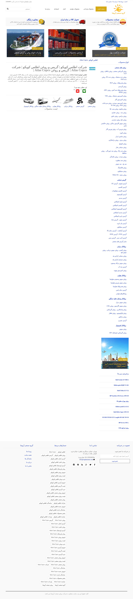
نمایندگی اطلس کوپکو (45, 503)
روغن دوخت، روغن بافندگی (118, 157)
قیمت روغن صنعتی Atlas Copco (56, 561)
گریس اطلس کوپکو (47, 455)
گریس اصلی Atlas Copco (58, 523)
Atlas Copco (52, 452)
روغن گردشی (122, 86)
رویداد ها (121, 1)
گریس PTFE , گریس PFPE (118, 234)
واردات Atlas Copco (46, 581)
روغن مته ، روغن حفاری (119, 112)
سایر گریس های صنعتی (119, 241)
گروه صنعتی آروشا (60, 585)
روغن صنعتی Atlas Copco (58, 564)
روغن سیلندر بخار (121, 147)
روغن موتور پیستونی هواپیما (118, 279)
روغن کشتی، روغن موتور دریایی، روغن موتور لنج (115, 251)
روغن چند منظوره (121, 160)
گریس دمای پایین (121, 290)
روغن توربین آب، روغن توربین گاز (116, 129)
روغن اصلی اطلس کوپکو (58, 462)
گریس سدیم (123, 198)
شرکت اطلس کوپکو (59, 503)
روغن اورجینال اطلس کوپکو (57, 469)
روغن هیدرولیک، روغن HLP (118, 83)
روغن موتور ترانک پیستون (119, 263)
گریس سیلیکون (122, 227)
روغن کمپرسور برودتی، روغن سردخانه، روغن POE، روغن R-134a (114, 104)
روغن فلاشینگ (122, 167)
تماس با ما (109, 1)
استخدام (56, 9)
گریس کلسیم (122, 187)
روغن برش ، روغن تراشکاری (118, 140)
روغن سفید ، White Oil (120, 175)
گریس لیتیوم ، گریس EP (119, 183)
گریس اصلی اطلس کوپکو (58, 459)
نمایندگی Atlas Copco (59, 568)
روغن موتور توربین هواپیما (119, 283)
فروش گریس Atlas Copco (57, 547)
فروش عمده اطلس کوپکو (58, 506)
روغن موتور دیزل (121, 302)
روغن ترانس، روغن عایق (119, 116)
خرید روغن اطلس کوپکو (58, 479)
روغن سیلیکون (122, 171)
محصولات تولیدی (74, 9)
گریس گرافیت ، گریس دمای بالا (117, 230)
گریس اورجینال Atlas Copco (57, 530)
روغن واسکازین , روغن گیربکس (117, 309)
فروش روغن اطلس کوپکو (58, 472)
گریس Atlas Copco (47, 520)
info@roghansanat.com (86, 459)
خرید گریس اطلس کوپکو (58, 489)
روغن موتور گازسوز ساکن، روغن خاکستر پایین (114, 124)
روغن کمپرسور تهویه (120, 270)
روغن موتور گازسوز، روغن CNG (117, 306)
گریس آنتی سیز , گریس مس (118, 238)
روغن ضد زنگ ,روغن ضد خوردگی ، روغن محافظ (114, 152)
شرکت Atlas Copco (43, 564)
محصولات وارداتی (89, 9)
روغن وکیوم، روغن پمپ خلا (118, 109)
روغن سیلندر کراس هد (120, 256)
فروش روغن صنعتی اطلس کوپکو (56, 493)
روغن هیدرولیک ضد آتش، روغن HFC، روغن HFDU (115, 91)
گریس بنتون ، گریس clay (119, 220)
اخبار (126, 1)
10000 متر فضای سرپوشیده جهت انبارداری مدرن (68, 55)
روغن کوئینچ (123, 144)
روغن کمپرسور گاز (121, 99)
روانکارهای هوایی (121, 293)
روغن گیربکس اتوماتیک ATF (118, 333)
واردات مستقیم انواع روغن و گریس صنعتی (28, 55)
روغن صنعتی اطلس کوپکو (58, 499)
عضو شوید (115, 461)
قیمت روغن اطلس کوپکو (58, 476)
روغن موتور (123, 329)
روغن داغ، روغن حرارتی (119, 120)
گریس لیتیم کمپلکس (120, 201)
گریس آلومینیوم (122, 194)
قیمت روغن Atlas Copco (58, 540)
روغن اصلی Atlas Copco (58, 527)
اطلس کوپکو (61, 452)
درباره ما (115, 1)
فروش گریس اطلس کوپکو (57, 482)
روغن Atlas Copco (60, 520)
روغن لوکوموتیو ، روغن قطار (118, 313)
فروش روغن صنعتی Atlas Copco (56, 558)
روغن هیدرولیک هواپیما (120, 286)
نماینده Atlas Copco (59, 581)
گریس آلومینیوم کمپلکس (119, 209)
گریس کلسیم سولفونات (119, 191)
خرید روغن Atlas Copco (58, 544)
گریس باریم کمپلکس (120, 216)
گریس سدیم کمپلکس (120, 212)
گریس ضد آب (122, 267)
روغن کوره (123, 133)
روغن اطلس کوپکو (60, 455)
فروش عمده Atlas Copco (58, 571)
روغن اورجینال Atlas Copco (57, 534)
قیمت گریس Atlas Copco (58, 551)
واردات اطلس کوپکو (46, 517)
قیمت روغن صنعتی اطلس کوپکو (56, 496)
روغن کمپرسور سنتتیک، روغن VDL (116, 96)
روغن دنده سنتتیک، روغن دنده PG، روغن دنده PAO (114, 78)
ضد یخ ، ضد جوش (121, 164)
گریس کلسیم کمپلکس (120, 205)
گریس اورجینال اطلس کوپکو (57, 465)
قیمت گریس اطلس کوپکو (58, 486)
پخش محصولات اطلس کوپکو (57, 513)
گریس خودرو (123, 320)
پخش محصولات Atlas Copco (57, 578)
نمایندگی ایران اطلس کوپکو (57, 510)
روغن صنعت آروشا (47, 585)
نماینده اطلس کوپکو (59, 517)
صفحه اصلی (101, 9)
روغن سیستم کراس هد (120, 259)
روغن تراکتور (123, 317)
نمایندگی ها (28, 459)
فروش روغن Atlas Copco (58, 537)
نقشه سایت (28, 455)
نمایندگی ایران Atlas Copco (57, 575)
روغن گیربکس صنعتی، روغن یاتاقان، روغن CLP (113, 72)
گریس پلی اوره (122, 223)
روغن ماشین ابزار (121, 136)
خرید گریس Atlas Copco (58, 554)
